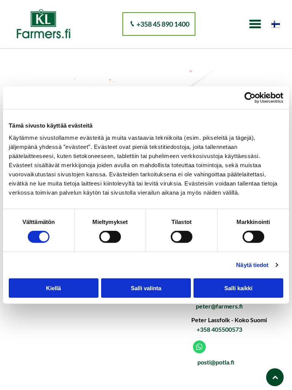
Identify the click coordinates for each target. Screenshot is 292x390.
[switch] (110, 237)
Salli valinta (146, 288)
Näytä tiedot (252, 265)
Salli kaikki (238, 288)
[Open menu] (255, 24)
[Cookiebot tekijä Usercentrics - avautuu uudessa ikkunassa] (250, 98)
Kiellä (53, 288)
